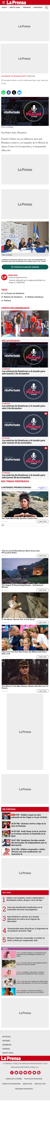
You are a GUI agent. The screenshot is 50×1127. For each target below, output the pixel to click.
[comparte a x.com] (14, 92)
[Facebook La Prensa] (12, 1072)
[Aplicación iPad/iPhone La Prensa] (30, 1072)
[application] (25, 323)
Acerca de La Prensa (14, 1079)
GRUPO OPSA (7, 1053)
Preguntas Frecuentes (24, 1089)
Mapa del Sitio (40, 1084)
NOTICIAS (6, 1036)
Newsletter (27, 1084)
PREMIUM (6, 1045)
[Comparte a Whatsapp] (3, 92)
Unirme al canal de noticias (26, 267)
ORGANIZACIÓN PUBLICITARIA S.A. (25, 1067)
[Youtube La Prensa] (25, 1072)
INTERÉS (6, 1041)
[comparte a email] (19, 92)
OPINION (6, 1049)
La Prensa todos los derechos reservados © (25, 1063)
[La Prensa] (11, 1058)
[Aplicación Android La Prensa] (34, 1072)
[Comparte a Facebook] (9, 92)
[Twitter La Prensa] (16, 1072)
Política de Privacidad (33, 1079)
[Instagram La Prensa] (21, 1072)
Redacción (31, 76)
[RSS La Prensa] (39, 1072)
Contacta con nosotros (11, 1084)
